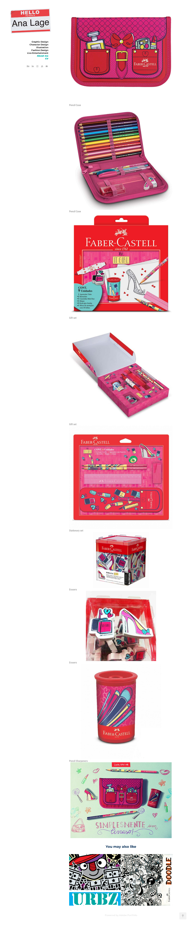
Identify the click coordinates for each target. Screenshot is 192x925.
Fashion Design (39, 50)
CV (46, 59)
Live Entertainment (37, 53)
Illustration (42, 47)
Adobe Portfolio (128, 915)
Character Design (39, 44)
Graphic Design (40, 42)
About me (42, 56)
